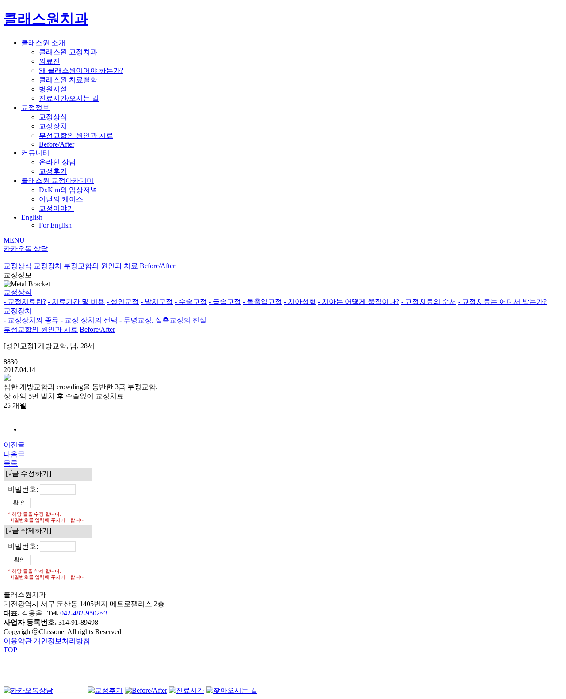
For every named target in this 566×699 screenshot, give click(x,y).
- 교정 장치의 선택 (89, 320)
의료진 (49, 61)
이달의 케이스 (61, 199)
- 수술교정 (191, 301)
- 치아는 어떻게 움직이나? (358, 301)
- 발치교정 (157, 301)
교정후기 (53, 171)
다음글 (14, 454)
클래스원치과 (46, 19)
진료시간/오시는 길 (69, 98)
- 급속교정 (225, 301)
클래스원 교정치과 (68, 52)
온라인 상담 (57, 162)
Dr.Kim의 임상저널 (68, 190)
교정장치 (53, 126)
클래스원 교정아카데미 (57, 180)
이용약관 (18, 641)
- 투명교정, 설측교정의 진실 (163, 320)
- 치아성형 (300, 301)
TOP (10, 649)
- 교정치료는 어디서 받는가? (502, 301)
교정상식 (53, 117)
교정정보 (35, 107)
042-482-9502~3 (83, 613)
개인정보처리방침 (62, 641)
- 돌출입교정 (262, 301)
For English (55, 225)
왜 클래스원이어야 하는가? (81, 70)
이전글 (14, 444)
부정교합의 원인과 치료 (76, 135)
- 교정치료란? (25, 301)
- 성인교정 (123, 301)
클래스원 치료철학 (68, 80)
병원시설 (53, 89)
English (31, 217)
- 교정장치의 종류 (31, 320)
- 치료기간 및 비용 (76, 301)
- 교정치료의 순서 (428, 301)
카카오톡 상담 (26, 248)
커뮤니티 (35, 152)
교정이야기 (56, 208)
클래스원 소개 (43, 42)
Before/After (56, 144)
